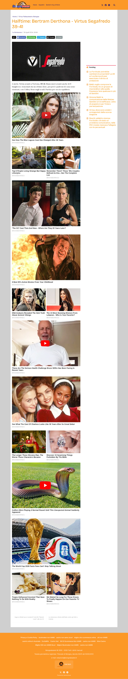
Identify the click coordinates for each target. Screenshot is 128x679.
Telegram (42, 37)
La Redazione (17, 32)
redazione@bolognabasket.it (67, 658)
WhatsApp (32, 37)
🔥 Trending (90, 67)
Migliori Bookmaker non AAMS (68, 645)
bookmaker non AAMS (47, 637)
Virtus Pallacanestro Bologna (29, 16)
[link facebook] (105, 5)
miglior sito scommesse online (85, 637)
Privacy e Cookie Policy (29, 637)
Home (14, 16)
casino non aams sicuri (64, 637)
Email (60, 37)
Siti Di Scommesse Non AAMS (70, 641)
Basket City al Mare (53, 5)
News (35, 5)
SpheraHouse (67, 675)
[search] (114, 5)
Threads (51, 37)
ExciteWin (45, 641)
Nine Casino (101, 641)
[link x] (102, 5)
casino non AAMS (89, 641)
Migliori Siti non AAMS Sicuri (45, 645)
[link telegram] (109, 5)
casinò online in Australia (31, 641)
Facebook (22, 37)
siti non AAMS (102, 637)
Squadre (41, 5)
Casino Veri (54, 641)
